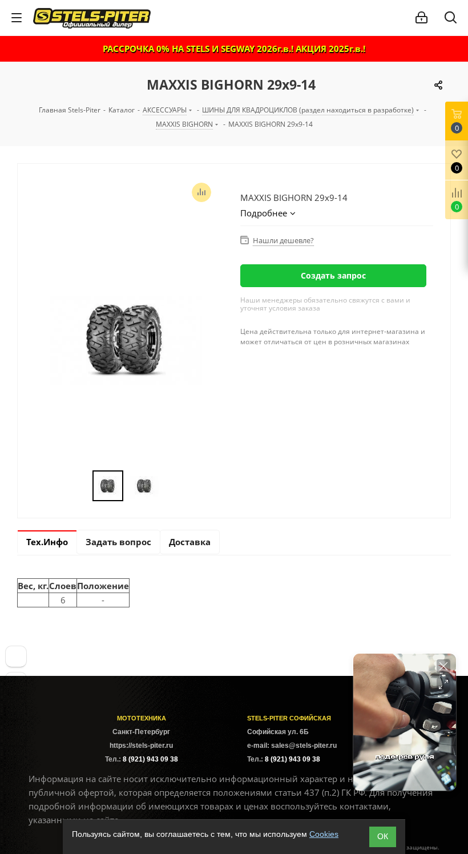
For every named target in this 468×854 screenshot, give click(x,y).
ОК (382, 836)
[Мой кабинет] (421, 17)
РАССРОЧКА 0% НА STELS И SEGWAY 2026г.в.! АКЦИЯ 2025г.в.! (234, 48)
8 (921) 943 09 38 (150, 759)
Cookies (323, 834)
